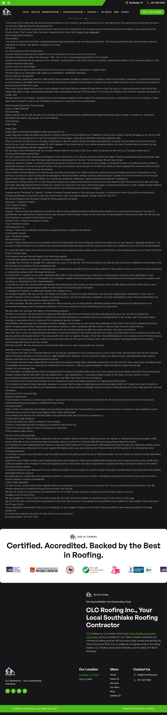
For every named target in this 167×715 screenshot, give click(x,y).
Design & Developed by (138, 708)
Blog (116, 12)
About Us (35, 12)
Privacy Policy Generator (87, 32)
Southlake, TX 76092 (89, 674)
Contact (125, 12)
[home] (7, 12)
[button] (52, 12)
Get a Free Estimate (152, 12)
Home (26, 12)
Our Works (106, 12)
